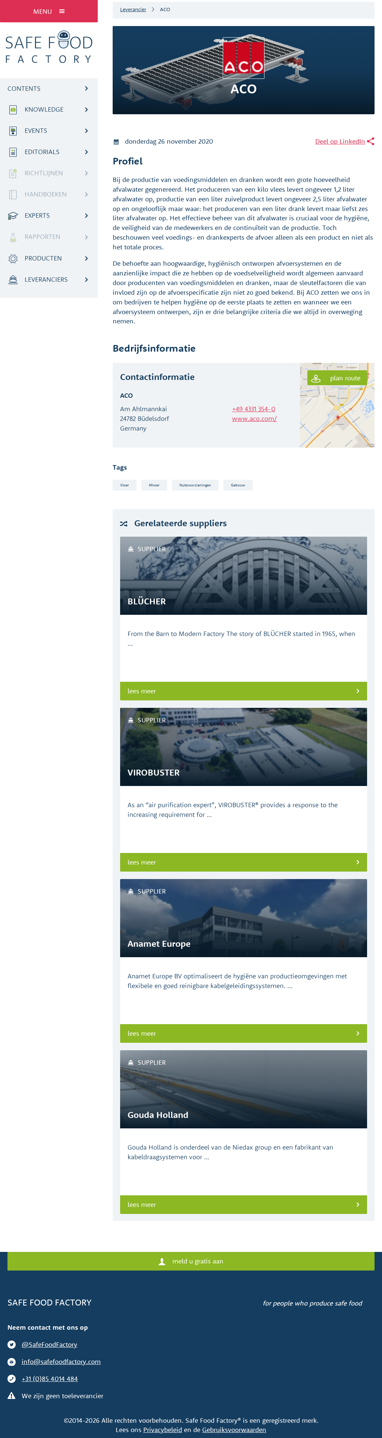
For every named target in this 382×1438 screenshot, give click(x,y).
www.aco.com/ (254, 418)
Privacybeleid (162, 1429)
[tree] (49, 198)
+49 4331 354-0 (253, 409)
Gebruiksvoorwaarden (234, 1429)
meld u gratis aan (196, 1261)
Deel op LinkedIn (340, 141)
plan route (344, 378)
